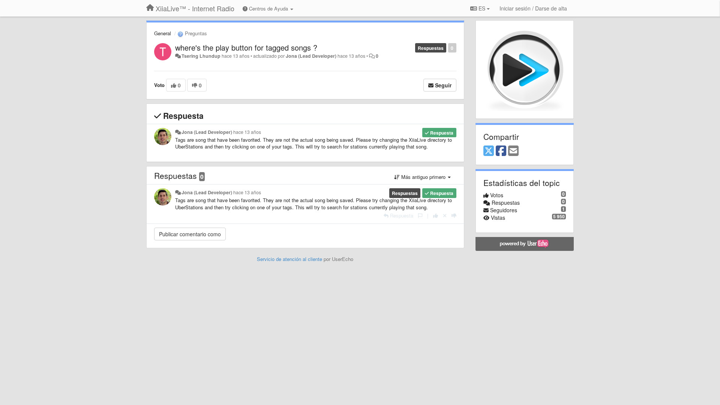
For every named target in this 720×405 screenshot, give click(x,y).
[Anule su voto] (445, 215)
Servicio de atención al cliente (290, 258)
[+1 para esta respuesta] (435, 215)
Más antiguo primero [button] (423, 176)
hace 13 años (247, 132)
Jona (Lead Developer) (311, 55)
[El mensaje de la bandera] (420, 215)
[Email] (513, 151)
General (162, 33)
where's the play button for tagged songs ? (246, 47)
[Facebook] (501, 151)
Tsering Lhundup (201, 55)
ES (482, 8)
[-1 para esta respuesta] (454, 215)
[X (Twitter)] (488, 151)
